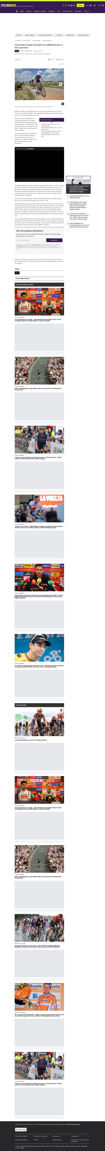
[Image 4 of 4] (60, 84)
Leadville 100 (70, 35)
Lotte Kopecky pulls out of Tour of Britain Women (79, 196)
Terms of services (36, 244)
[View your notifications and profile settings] (94, 5)
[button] (101, 5)
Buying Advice (68, 11)
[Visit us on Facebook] (64, 5)
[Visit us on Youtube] (71, 5)
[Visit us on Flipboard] (74, 5)
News (22, 11)
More (86, 11)
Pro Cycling (17, 40)
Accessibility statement (21, 1140)
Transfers (59, 35)
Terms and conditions (21, 1136)
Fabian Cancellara (47, 40)
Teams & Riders (26, 40)
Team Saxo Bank (36, 40)
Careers (36, 1140)
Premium (51, 11)
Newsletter (60, 59)
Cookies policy (75, 1136)
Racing (28, 11)
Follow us (52, 59)
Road (17, 273)
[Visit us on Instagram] (69, 5)
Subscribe (80, 5)
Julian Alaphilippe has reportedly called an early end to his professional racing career (79, 225)
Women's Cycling (40, 11)
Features (78, 11)
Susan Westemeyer (26, 51)
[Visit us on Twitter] (66, 5)
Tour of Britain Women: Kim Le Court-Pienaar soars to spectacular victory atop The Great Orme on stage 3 (79, 189)
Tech (58, 11)
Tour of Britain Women (45, 35)
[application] (39, 164)
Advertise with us (57, 1140)
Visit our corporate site (73, 1124)
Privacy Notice (19, 246)
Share (18, 59)
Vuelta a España (29, 35)
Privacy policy (56, 1136)
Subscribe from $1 (83, 35)
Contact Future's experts (40, 1136)
